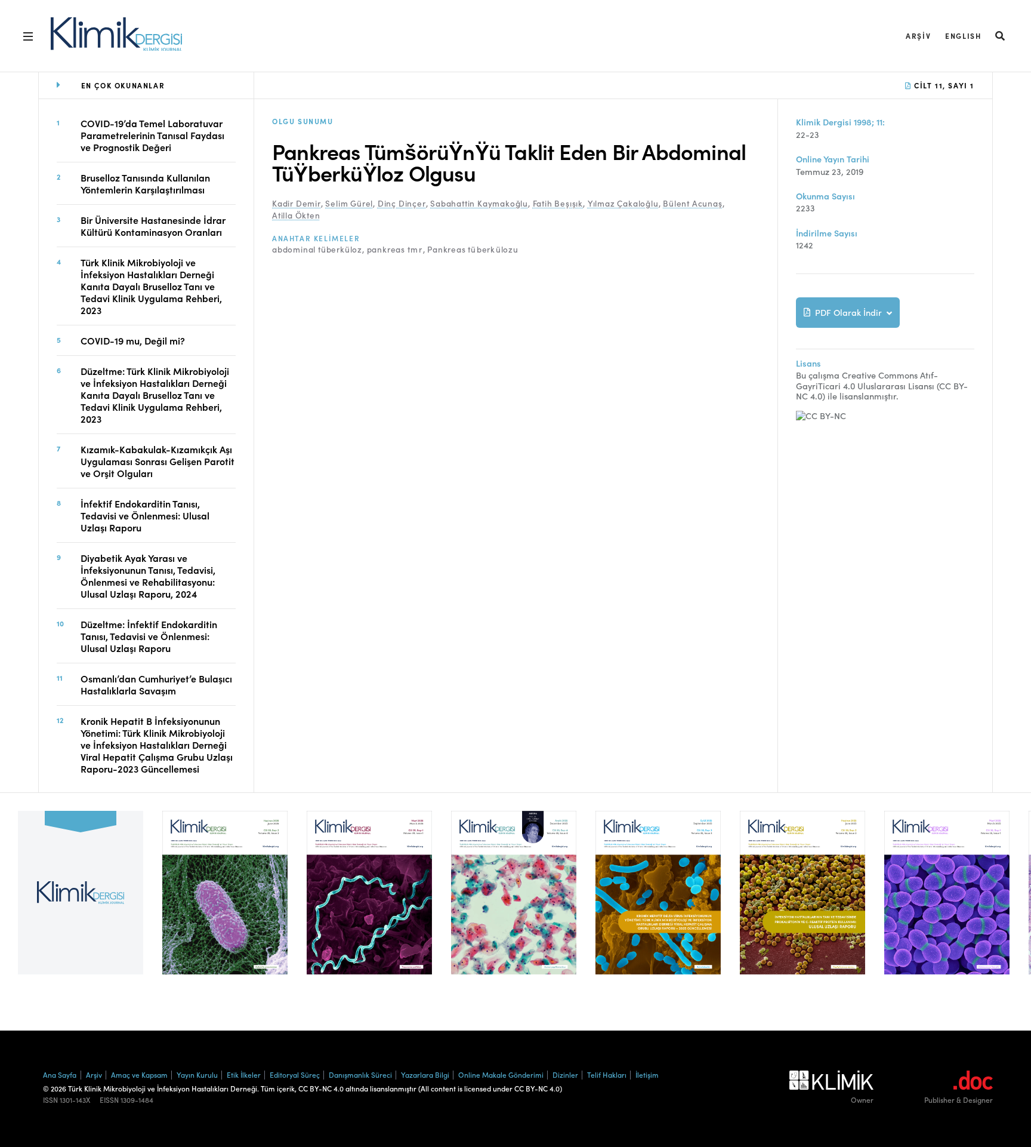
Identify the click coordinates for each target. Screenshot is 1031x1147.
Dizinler (565, 1074)
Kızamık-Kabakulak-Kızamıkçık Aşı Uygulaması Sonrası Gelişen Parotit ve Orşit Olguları (157, 460)
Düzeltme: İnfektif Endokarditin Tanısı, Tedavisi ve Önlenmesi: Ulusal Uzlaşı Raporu (149, 635)
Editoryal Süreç (295, 1074)
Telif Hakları (606, 1074)
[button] (1000, 35)
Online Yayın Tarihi (832, 159)
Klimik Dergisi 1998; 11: (840, 122)
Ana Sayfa (59, 1074)
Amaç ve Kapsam (139, 1074)
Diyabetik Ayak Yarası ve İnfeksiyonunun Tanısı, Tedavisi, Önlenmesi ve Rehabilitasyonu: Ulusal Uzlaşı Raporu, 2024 (148, 575)
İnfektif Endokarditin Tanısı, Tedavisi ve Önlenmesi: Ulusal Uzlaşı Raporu (145, 515)
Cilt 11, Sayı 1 (942, 85)
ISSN (50, 1100)
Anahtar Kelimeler (316, 238)
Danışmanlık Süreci (360, 1074)
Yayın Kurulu (197, 1074)
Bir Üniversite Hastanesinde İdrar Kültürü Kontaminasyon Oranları (153, 225)
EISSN (109, 1100)
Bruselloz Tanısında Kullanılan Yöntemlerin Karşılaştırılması (145, 183)
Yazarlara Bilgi (425, 1074)
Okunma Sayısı (825, 196)
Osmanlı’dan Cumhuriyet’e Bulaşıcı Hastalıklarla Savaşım (156, 684)
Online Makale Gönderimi (501, 1074)
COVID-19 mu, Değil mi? (133, 340)
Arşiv (918, 35)
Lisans (808, 363)
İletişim (647, 1074)
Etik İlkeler (244, 1074)
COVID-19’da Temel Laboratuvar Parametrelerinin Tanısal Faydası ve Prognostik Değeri (152, 134)
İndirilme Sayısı (826, 233)
